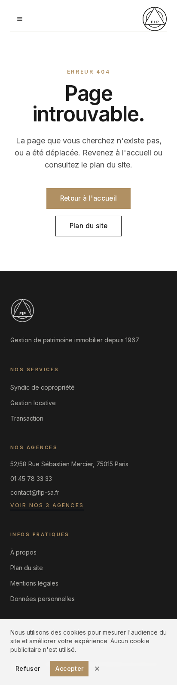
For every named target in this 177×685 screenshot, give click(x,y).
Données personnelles (42, 598)
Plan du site (89, 226)
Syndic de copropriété (42, 387)
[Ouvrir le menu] (19, 18)
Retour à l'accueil (88, 198)
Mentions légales (34, 583)
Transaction (26, 418)
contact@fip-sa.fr (34, 492)
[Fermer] (97, 668)
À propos (23, 552)
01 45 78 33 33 (31, 478)
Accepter (69, 668)
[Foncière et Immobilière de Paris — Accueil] (155, 19)
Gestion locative (33, 402)
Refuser (27, 668)
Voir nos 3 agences (47, 505)
